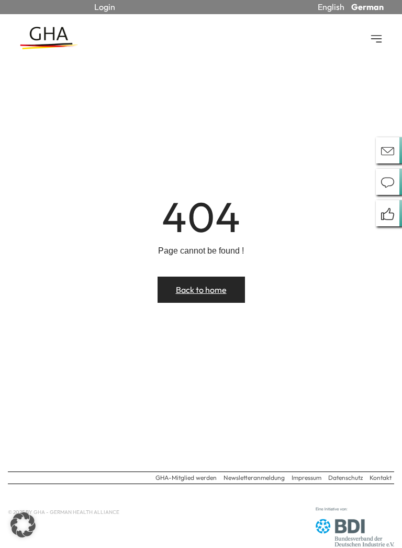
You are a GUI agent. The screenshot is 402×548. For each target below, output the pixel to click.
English (331, 7)
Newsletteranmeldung (254, 477)
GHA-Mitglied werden (186, 477)
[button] (23, 525)
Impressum (306, 477)
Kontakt (381, 477)
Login (104, 7)
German (367, 7)
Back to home (201, 289)
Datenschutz (345, 477)
